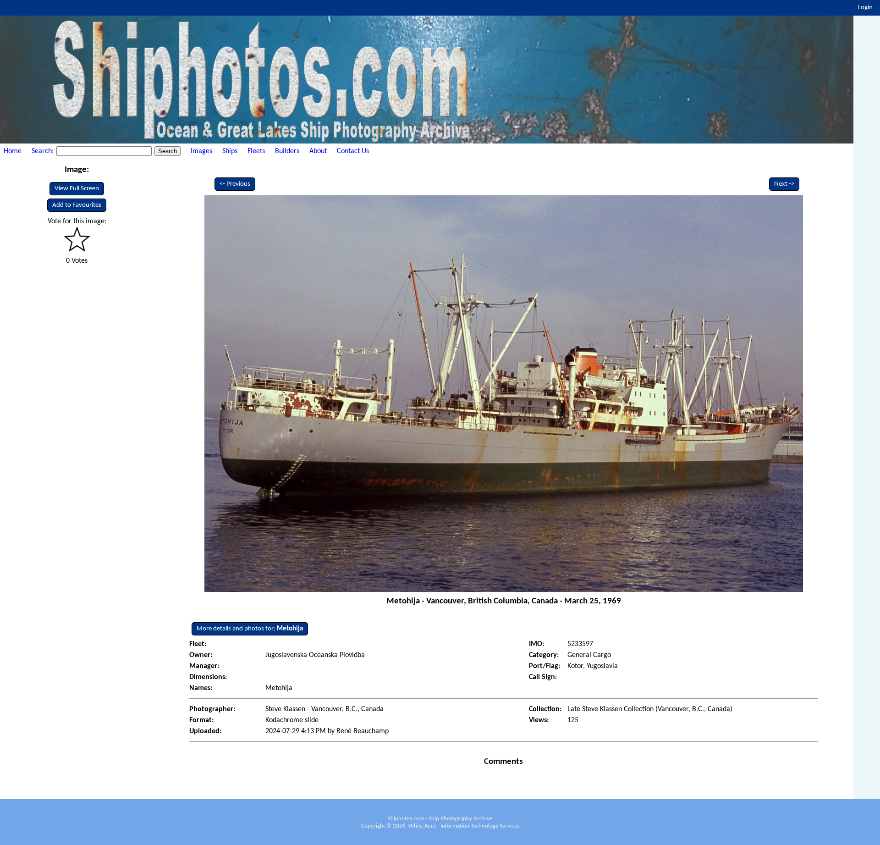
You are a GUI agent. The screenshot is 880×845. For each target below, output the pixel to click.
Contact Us (353, 151)
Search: (43, 151)
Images (201, 151)
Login (865, 7)
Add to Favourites (76, 205)
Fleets (256, 151)
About (318, 151)
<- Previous (235, 184)
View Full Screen (77, 188)
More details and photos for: (250, 628)
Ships (229, 151)
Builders (287, 151)
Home (13, 151)
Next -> (784, 184)
